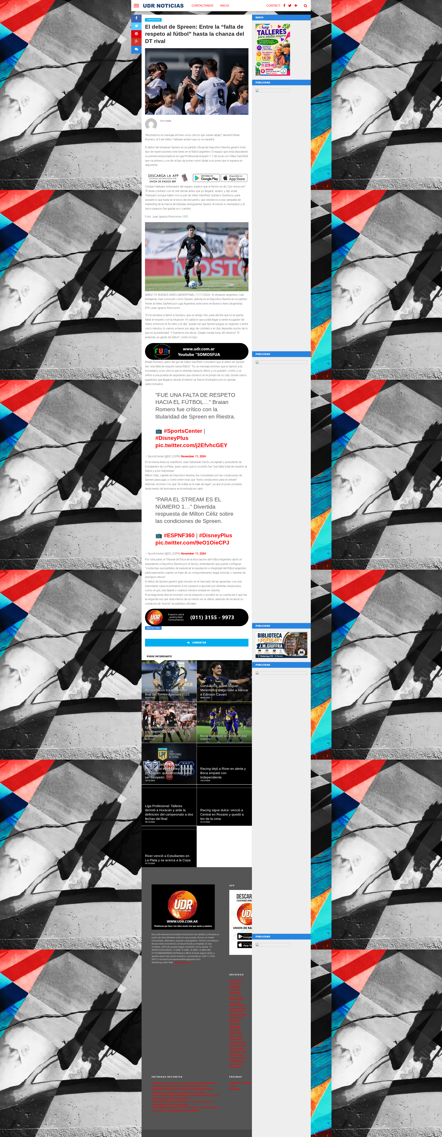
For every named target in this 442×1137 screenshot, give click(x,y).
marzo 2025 (235, 1033)
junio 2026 (234, 986)
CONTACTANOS (202, 5)
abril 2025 (234, 1030)
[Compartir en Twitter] (136, 26)
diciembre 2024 (237, 1042)
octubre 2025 (236, 1011)
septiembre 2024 (238, 1052)
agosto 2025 (235, 1017)
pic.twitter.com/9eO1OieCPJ (192, 542)
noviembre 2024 (237, 1045)
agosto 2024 (235, 1055)
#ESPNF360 (179, 535)
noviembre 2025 (237, 1008)
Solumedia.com (182, 962)
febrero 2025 (236, 1036)
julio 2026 (234, 983)
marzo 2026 (235, 996)
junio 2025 (234, 1024)
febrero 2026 (236, 999)
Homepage (235, 1089)
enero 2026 (235, 1002)
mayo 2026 (234, 990)
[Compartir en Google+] (136, 42)
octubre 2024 (236, 1048)
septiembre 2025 (238, 1014)
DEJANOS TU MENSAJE (242, 1083)
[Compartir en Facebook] (136, 18)
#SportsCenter (183, 431)
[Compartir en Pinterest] (136, 34)
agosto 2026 (235, 980)
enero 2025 (235, 1039)
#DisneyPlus (172, 438)
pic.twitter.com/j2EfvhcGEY (191, 445)
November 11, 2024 (193, 456)
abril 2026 (234, 993)
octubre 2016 (236, 1061)
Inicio (224, 5)
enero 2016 (235, 1067)
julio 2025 (234, 1020)
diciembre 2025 (237, 1005)
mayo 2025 (234, 1027)
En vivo (232, 1086)
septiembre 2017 (238, 1058)
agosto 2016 (235, 1064)
